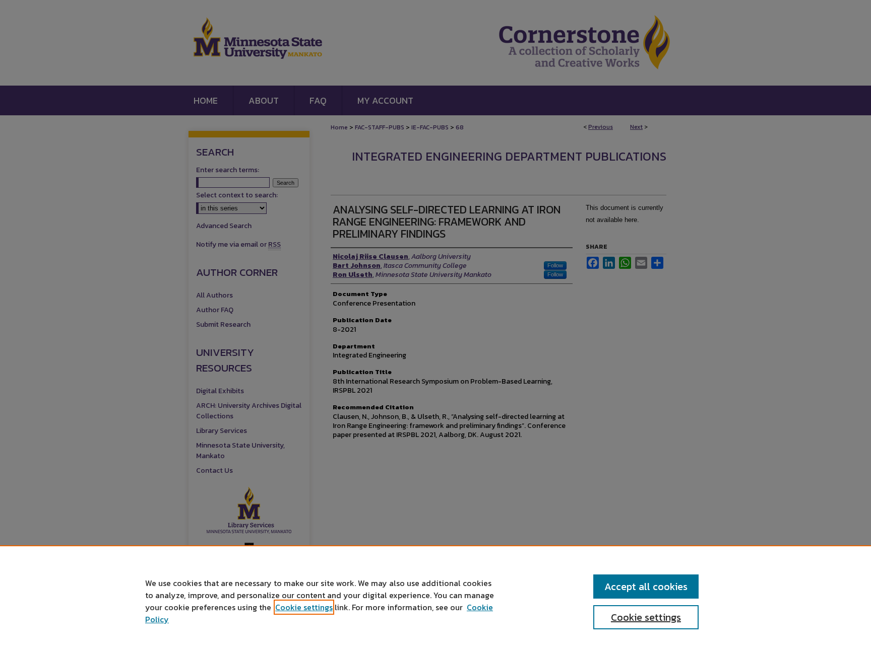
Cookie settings (304, 607)
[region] (435, 600)
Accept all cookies (646, 586)
